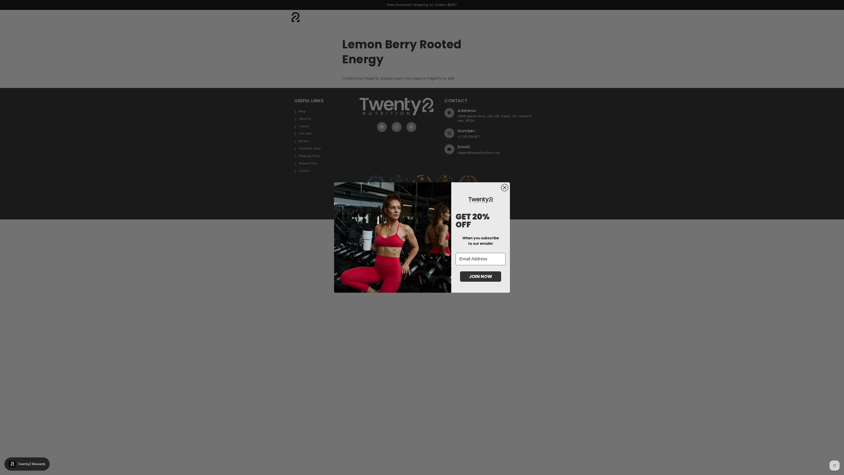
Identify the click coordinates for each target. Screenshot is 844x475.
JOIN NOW (480, 276)
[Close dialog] (504, 187)
